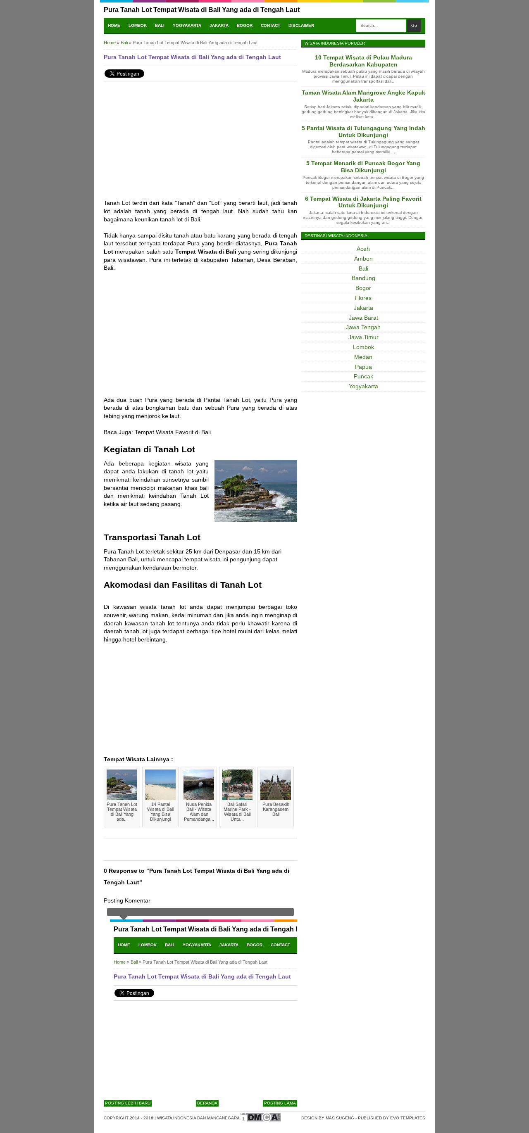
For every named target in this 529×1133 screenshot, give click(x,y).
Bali (159, 25)
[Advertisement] (200, 145)
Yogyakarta (187, 25)
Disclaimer (301, 25)
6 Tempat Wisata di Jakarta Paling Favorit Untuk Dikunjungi (363, 202)
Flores (363, 298)
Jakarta (219, 25)
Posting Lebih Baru (127, 1103)
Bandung (363, 278)
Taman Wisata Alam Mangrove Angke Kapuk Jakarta (363, 96)
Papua (363, 366)
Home (114, 25)
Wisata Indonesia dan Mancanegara (198, 1118)
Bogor (245, 25)
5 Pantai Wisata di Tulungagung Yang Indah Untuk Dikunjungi (363, 131)
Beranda (207, 1103)
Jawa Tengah (363, 327)
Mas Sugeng (340, 1118)
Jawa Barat (363, 317)
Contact (270, 25)
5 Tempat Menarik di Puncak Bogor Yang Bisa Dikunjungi (363, 166)
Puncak (363, 376)
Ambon (363, 258)
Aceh (363, 248)
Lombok (138, 25)
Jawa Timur (363, 337)
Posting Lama (280, 1103)
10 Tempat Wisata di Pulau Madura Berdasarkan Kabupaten (363, 61)
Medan (363, 357)
